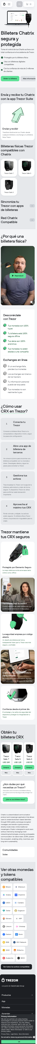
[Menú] (9, 4)
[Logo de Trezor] (4, 4)
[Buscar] (20, 4)
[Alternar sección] (32, 205)
